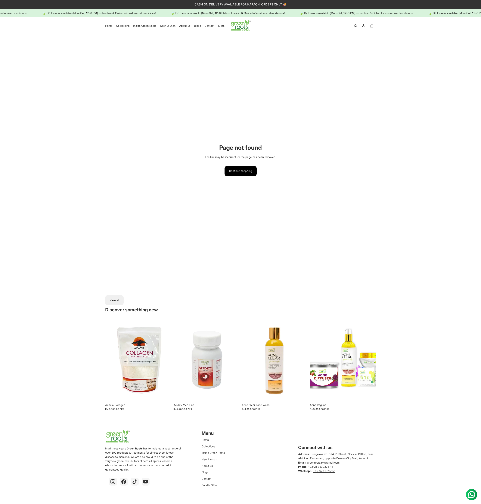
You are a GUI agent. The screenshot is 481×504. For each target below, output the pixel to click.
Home (205, 439)
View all (114, 300)
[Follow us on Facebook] (124, 482)
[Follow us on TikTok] (135, 482)
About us (207, 465)
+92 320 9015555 (324, 471)
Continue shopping (240, 171)
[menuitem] (108, 26)
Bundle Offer (209, 485)
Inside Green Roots (213, 452)
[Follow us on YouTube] (146, 482)
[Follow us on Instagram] (113, 482)
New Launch (209, 459)
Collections (208, 446)
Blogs (205, 472)
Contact (206, 478)
